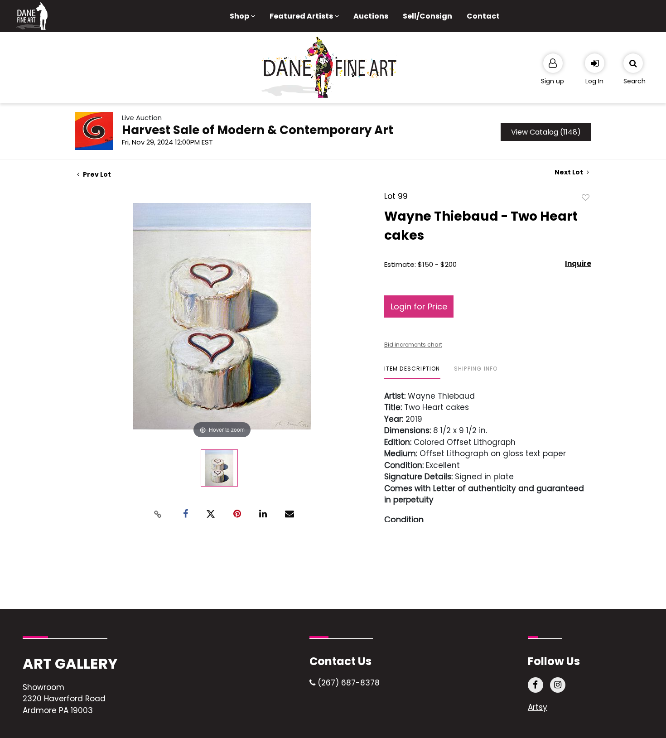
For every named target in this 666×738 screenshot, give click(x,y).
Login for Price (419, 306)
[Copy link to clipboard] (158, 514)
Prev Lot (96, 174)
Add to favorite (585, 197)
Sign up (552, 81)
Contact (483, 16)
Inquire (578, 263)
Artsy (537, 707)
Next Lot (569, 172)
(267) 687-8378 (347, 682)
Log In (594, 81)
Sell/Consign (427, 16)
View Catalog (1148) (546, 132)
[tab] (412, 372)
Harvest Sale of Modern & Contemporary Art (257, 130)
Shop (240, 16)
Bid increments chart (413, 344)
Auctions (370, 16)
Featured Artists (302, 16)
